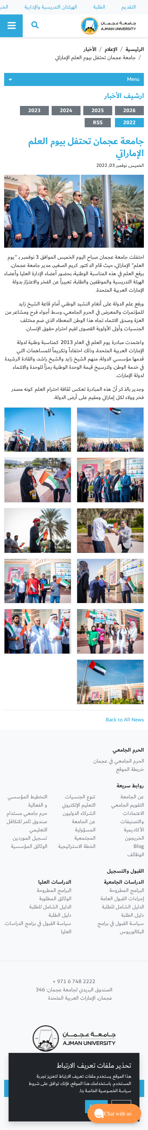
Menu (133, 79)
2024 (66, 110)
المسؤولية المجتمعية (84, 834)
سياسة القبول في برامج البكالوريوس (120, 927)
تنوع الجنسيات (80, 796)
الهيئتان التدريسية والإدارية (50, 7)
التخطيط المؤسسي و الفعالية (27, 801)
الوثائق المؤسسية (29, 846)
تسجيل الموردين (30, 838)
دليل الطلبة (132, 915)
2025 (98, 110)
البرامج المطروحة (126, 890)
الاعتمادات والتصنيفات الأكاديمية (132, 822)
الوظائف (135, 854)
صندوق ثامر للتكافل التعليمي (27, 826)
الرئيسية (135, 49)
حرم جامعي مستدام (27, 813)
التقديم (128, 7)
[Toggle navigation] (11, 25)
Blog (139, 846)
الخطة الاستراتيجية (76, 846)
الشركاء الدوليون (79, 813)
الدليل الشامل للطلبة (123, 907)
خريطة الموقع (130, 769)
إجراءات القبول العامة (122, 898)
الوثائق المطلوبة (55, 898)
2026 (129, 110)
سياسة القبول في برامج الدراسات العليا (38, 927)
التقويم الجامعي (127, 805)
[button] (114, 1113)
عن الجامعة (132, 796)
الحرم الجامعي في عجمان (118, 761)
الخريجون (134, 838)
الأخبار (90, 49)
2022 (129, 122)
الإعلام (111, 49)
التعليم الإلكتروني (78, 805)
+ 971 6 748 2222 (74, 982)
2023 (34, 110)
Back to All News (125, 719)
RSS (98, 122)
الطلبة (99, 7)
